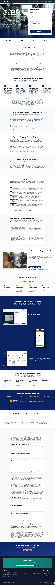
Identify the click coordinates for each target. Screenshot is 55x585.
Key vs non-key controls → (15, 232)
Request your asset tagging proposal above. (40, 269)
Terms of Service (44, 582)
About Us (24, 571)
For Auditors (24, 577)
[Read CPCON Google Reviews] (10, 576)
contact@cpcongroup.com (47, 575)
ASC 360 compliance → (32, 232)
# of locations (32, 27)
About (42, 1)
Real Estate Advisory (36, 577)
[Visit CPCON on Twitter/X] (6, 576)
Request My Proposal (40, 31)
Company (31, 16)
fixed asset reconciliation (37, 405)
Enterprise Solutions (36, 573)
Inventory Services (35, 571)
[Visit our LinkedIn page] (4, 576)
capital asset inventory (45, 258)
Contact (50, 1)
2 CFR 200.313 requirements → (15, 242)
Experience (38, 1)
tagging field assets (31, 104)
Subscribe (36, 565)
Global (10, 578)
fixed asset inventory (15, 71)
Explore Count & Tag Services (35, 267)
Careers (24, 576)
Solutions (29, 1)
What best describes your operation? (35, 23)
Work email (31, 19)
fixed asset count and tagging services (45, 261)
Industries (34, 1)
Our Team (24, 574)
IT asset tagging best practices (30, 151)
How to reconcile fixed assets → (33, 241)
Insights (45, 1)
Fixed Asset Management (36, 574)
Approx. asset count (44, 27)
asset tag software (21, 169)
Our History (24, 573)
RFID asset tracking (25, 103)
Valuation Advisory (35, 576)
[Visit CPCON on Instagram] (8, 576)
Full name (31, 12)
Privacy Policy (39, 582)
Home (4, 3)
